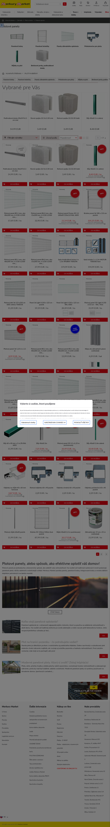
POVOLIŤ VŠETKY (81, 422)
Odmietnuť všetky (28, 422)
